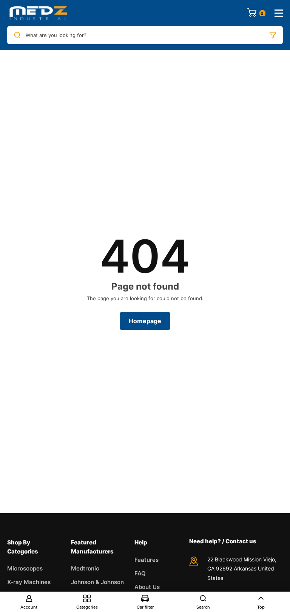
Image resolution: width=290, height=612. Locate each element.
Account (28, 607)
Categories (87, 607)
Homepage (145, 321)
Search (203, 607)
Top (261, 607)
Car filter (145, 607)
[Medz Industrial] (38, 13)
